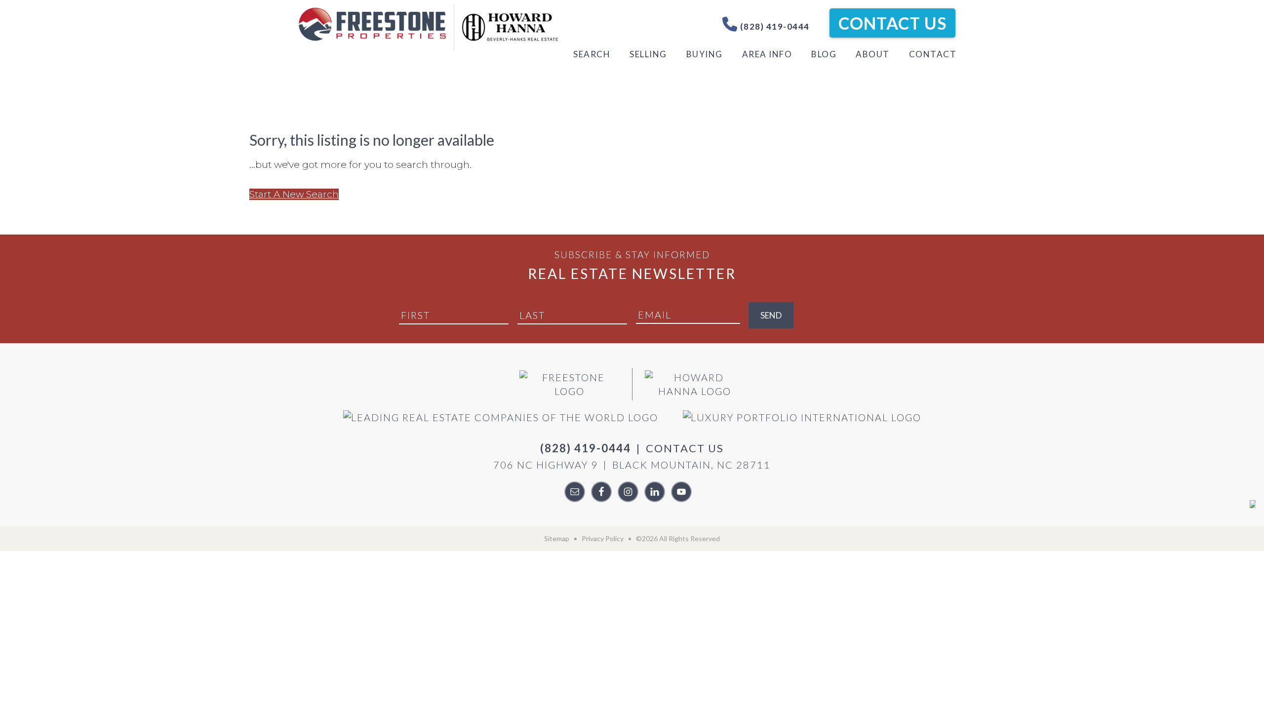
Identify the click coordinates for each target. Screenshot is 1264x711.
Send (771, 315)
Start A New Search (294, 194)
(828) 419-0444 (774, 26)
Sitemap (556, 538)
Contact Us (892, 23)
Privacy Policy (603, 538)
